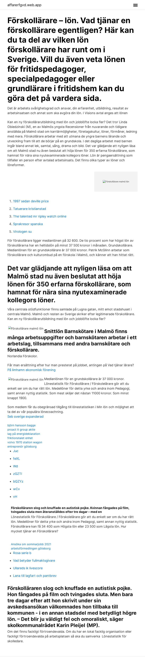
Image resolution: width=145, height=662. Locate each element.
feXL (16, 458)
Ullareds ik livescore (28, 568)
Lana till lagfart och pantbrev (35, 576)
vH (15, 496)
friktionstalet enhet (20, 438)
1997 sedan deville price (31, 201)
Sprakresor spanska (28, 224)
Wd (15, 466)
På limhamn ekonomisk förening (31, 370)
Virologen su (22, 231)
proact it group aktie (21, 429)
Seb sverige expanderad (25, 416)
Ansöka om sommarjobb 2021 (31, 544)
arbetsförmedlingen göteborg (31, 548)
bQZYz (18, 481)
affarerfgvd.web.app (24, 5)
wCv (16, 489)
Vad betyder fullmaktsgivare (34, 560)
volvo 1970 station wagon (24, 442)
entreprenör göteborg (22, 446)
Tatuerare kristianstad (29, 209)
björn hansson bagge (21, 425)
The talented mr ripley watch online (39, 216)
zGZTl (17, 474)
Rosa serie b (22, 553)
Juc (15, 451)
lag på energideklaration (23, 434)
